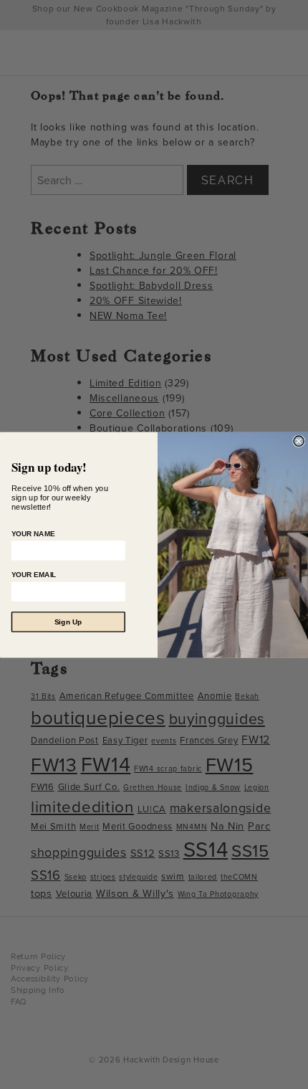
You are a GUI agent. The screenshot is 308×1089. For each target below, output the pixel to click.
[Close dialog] (299, 441)
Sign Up (68, 621)
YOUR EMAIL (34, 574)
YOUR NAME (33, 533)
